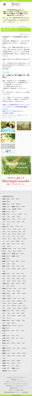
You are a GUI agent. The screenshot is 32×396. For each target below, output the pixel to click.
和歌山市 (14, 325)
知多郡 (19, 276)
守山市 (13, 291)
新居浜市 (24, 348)
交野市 (14, 308)
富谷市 (8, 203)
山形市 (8, 206)
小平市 (23, 229)
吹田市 (24, 300)
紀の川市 (20, 325)
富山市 (17, 253)
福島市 (23, 206)
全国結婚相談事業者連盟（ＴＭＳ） (11, 392)
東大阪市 (15, 303)
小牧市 (17, 273)
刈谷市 (23, 281)
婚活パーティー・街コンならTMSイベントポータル (16, 383)
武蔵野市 (18, 241)
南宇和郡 (8, 348)
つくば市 (8, 209)
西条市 (18, 348)
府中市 (9, 238)
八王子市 (9, 229)
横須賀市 (20, 251)
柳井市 (8, 338)
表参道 (3, 231)
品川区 (19, 229)
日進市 (8, 273)
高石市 (3, 308)
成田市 (13, 219)
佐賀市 (12, 360)
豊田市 (8, 278)
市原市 (3, 221)
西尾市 (8, 281)
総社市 (3, 333)
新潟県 (4, 253)
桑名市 (8, 283)
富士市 (8, 261)
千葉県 (4, 219)
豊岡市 (23, 313)
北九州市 (19, 355)
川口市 (25, 214)
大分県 (4, 368)
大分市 (8, 368)
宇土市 (12, 365)
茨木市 (9, 303)
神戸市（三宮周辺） (11, 315)
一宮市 (12, 273)
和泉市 (19, 305)
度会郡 (12, 285)
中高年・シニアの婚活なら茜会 (16, 390)
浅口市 (22, 330)
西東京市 (4, 238)
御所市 (13, 323)
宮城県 (4, 204)
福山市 (12, 335)
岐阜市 (8, 266)
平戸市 (18, 363)
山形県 (4, 206)
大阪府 (4, 298)
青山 (22, 226)
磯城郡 (8, 320)
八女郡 (8, 353)
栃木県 (14, 209)
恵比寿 (14, 229)
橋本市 (9, 325)
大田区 (23, 231)
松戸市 (8, 221)
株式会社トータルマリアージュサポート (16, 377)
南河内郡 (4, 303)
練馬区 (13, 243)
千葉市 (23, 221)
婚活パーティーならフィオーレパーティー (16, 381)
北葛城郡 (18, 320)
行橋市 (23, 355)
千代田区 (24, 238)
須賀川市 (18, 206)
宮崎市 (17, 368)
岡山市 (8, 330)
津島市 (8, 276)
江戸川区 (17, 226)
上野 (18, 236)
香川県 (4, 343)
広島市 (8, 335)
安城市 (23, 276)
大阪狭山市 (19, 300)
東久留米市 (14, 231)
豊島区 (14, 238)
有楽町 (19, 234)
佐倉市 (13, 221)
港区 (22, 241)
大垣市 (22, 266)
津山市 (17, 330)
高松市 (8, 343)
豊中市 (3, 300)
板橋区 (3, 243)
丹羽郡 (23, 278)
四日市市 (18, 283)
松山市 (13, 348)
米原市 (3, 291)
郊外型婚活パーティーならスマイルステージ (16, 385)
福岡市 (18, 353)
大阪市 (23, 298)
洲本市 (12, 310)
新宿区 (8, 243)
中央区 (7, 241)
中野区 (13, 236)
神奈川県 (4, 248)
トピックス (7, 26)
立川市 (3, 236)
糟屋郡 (8, 355)
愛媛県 (4, 348)
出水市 (9, 370)
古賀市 (3, 355)
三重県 (4, 283)
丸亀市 (18, 343)
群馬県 (4, 211)
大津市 (19, 288)
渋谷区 (23, 234)
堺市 (19, 298)
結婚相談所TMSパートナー (16, 388)
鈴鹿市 (23, 283)
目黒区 (8, 231)
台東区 (3, 246)
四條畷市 (21, 303)
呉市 (17, 335)
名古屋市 (14, 276)
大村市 (8, 363)
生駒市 (12, 320)
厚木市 (14, 248)
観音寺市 (13, 343)
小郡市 (13, 355)
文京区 (18, 243)
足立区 (23, 243)
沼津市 (13, 263)
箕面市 (13, 300)
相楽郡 (8, 295)
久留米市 (13, 353)
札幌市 (8, 198)
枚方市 (8, 305)
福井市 (8, 256)
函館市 (12, 198)
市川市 (24, 219)
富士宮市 (23, 261)
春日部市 (20, 214)
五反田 (8, 236)
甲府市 (17, 256)
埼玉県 (4, 214)
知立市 (22, 273)
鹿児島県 (4, 371)
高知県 (4, 350)
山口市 (21, 338)
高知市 (8, 350)
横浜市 (24, 248)
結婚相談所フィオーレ (16, 379)
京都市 (18, 293)
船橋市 (3, 224)
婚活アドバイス (15, 26)
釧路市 (17, 198)
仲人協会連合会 (24, 392)
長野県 (4, 258)
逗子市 (19, 248)
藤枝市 (17, 261)
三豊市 (23, 343)
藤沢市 (14, 251)
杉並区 (22, 236)
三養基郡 (18, 360)
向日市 (3, 295)
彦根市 (24, 288)
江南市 (3, 281)
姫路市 (3, 313)
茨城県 (4, 209)
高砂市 (8, 310)
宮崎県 (13, 368)
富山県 (13, 253)
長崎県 (4, 363)
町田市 (19, 238)
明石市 (8, 318)
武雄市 (8, 360)
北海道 (4, 199)
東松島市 (18, 203)
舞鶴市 (13, 293)
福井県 (4, 256)
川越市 (13, 216)
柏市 (8, 224)
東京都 (4, 226)
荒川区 (12, 241)
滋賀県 (4, 288)
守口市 (23, 305)
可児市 (17, 266)
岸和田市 (9, 308)
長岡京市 (24, 293)
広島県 (4, 335)
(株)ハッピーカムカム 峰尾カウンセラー (15, 115)
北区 (3, 241)
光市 (17, 338)
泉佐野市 (20, 308)
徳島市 (8, 340)
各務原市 (14, 268)
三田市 (8, 313)
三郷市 (18, 216)
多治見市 (8, 268)
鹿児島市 (14, 370)
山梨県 (13, 256)
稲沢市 (19, 281)
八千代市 (19, 219)
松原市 (14, 298)
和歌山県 (4, 325)
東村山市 (4, 234)
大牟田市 (24, 353)
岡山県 (4, 330)
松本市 (8, 258)
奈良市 (3, 323)
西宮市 (17, 310)
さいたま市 (13, 214)
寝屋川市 (14, 305)
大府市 (13, 278)
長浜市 (8, 291)
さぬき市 (4, 345)
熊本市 (17, 365)
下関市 (12, 338)
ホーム (2, 26)
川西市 (3, 315)
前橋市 (12, 211)
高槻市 (8, 300)
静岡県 (4, 261)
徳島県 (4, 340)
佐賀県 (4, 360)
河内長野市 (9, 298)
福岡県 (4, 353)
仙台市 (12, 203)
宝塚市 (3, 318)
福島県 (13, 206)
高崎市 (8, 211)
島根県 (4, 328)
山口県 (4, 338)
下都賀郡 (19, 209)
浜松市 (8, 263)
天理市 (23, 320)
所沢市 (8, 214)
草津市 (14, 288)
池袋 (20, 231)
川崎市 (9, 251)
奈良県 (4, 320)
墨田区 (11, 226)
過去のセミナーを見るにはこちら (13, 111)
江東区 (3, 229)
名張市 (7, 285)
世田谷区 (14, 234)
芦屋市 (19, 315)
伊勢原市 (10, 248)
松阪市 (12, 283)
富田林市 (25, 308)
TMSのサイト (5, 22)
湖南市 (18, 291)
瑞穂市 (19, 268)
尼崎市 (24, 315)
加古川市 (23, 310)
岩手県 (4, 201)
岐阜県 (4, 266)
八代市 (8, 365)
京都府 (4, 293)
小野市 (13, 313)
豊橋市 (18, 278)
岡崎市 (3, 278)
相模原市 (4, 251)
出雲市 (8, 328)
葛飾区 (8, 246)
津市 (3, 285)
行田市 (8, 216)
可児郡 (12, 266)
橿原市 (8, 323)
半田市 (3, 276)
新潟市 (8, 253)
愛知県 (4, 273)
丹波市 (18, 313)
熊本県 (4, 365)
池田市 (3, 305)
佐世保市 (13, 363)
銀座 (8, 226)
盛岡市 (8, 201)
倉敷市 (12, 330)
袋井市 (12, 261)
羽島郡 (3, 271)
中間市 (3, 358)
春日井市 (14, 281)
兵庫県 (4, 310)
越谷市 (3, 216)
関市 (3, 268)
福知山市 (8, 293)
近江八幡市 (9, 288)
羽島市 (23, 268)
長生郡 (18, 221)
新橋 (9, 234)
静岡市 (3, 263)
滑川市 (22, 253)
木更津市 (8, 219)
